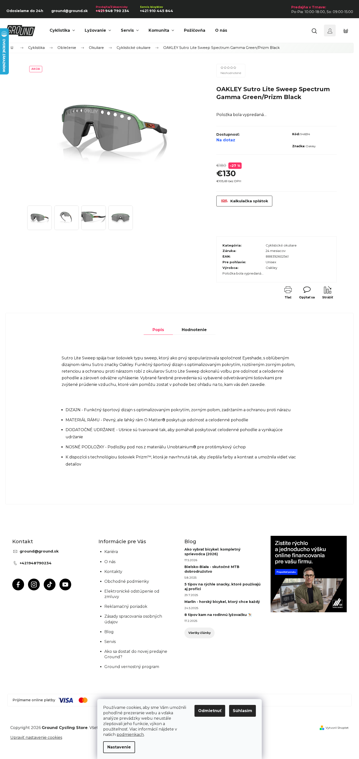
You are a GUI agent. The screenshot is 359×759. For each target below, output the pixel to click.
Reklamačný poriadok (125, 606)
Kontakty (113, 571)
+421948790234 (36, 563)
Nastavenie (119, 747)
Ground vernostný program (131, 666)
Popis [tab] (158, 329)
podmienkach (130, 734)
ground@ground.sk (39, 551)
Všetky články (199, 633)
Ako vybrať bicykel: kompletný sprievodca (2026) (212, 551)
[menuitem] (62, 30)
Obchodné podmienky (126, 581)
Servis (110, 641)
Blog (109, 631)
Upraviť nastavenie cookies (36, 737)
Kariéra (111, 551)
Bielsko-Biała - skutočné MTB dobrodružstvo (211, 569)
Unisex (271, 262)
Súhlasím (242, 710)
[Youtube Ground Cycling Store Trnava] (65, 584)
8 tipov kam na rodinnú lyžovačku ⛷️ (218, 615)
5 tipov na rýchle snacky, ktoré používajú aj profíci (222, 586)
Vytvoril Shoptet (337, 728)
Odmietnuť (209, 710)
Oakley (311, 146)
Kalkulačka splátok (249, 201)
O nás (109, 561)
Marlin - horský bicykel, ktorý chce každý (222, 601)
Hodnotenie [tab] (194, 329)
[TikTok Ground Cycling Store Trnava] (49, 584)
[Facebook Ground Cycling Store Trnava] (18, 584)
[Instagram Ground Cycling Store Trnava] (34, 584)
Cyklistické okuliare (281, 245)
